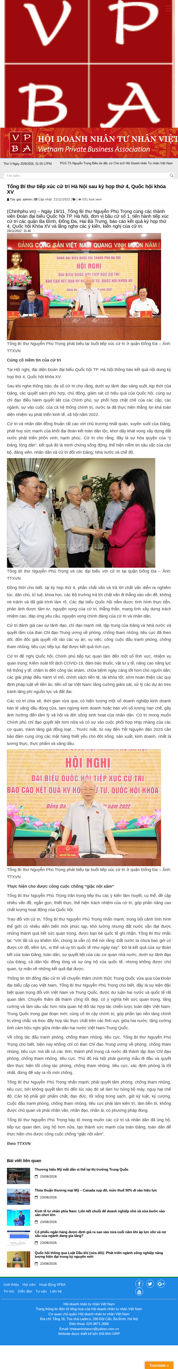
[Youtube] (139, 1292)
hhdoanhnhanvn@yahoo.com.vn (94, 1329)
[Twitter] (150, 1284)
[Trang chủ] (89, 63)
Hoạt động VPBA (52, 1284)
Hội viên (29, 1284)
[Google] (161, 1284)
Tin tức (8, 1291)
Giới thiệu (11, 1284)
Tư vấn (41, 1291)
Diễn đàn (25, 1291)
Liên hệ (56, 1291)
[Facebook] (139, 1284)
